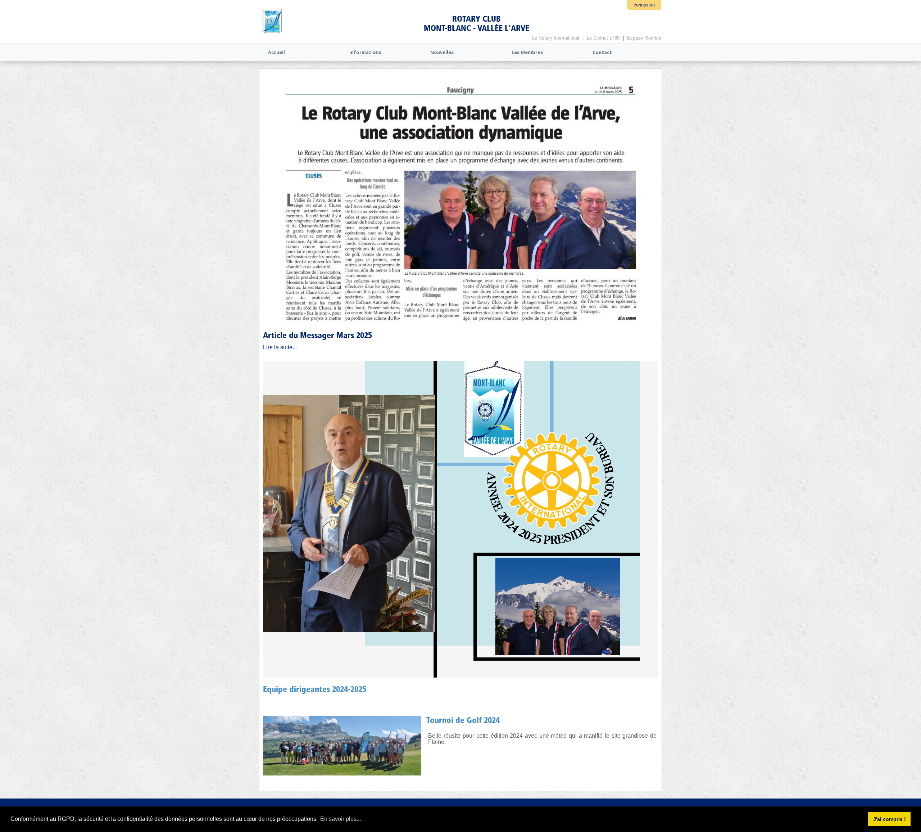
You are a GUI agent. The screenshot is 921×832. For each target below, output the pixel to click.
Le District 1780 (603, 38)
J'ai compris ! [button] (889, 819)
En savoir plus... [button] (340, 819)
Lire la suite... (280, 347)
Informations (365, 52)
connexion (644, 5)
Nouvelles (442, 52)
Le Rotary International (555, 38)
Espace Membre (644, 38)
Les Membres (527, 52)
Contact (602, 52)
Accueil (276, 52)
